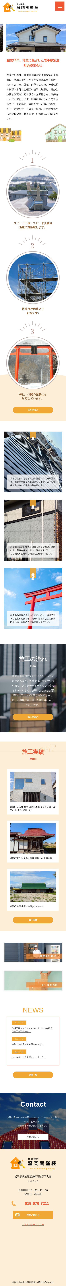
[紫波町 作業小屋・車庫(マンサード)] (33, 886)
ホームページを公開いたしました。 (29, 1057)
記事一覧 (33, 1075)
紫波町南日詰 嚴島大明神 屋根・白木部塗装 (31, 858)
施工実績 (33, 920)
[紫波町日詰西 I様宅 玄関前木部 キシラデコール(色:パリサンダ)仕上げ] (33, 787)
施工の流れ (33, 717)
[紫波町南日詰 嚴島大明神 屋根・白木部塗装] (33, 838)
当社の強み (33, 410)
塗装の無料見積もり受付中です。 (28, 1044)
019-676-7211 (37, 1203)
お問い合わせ (33, 1137)
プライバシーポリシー (33, 1224)
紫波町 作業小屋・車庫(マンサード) (27, 906)
